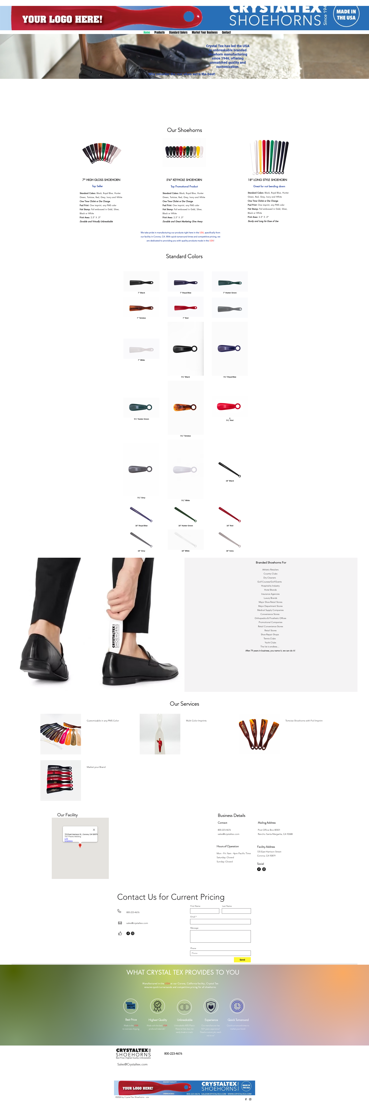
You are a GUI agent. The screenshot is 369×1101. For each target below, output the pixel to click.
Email (192, 917)
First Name (195, 906)
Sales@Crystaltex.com (132, 1064)
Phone (193, 948)
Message (194, 928)
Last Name (227, 906)
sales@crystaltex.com (137, 923)
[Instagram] (264, 869)
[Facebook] (259, 869)
